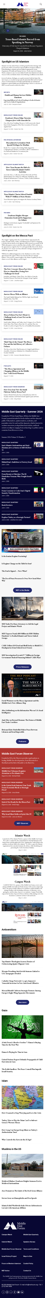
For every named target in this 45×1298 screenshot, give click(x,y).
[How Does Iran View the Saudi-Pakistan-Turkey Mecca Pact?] (38, 386)
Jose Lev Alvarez (17, 817)
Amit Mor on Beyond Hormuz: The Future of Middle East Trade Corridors (22, 721)
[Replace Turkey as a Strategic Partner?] (38, 516)
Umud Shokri (15, 792)
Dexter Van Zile (18, 129)
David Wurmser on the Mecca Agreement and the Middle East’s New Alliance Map (20, 701)
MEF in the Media (22, 590)
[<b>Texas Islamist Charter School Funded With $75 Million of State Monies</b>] (38, 191)
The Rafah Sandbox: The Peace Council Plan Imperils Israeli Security (21, 1070)
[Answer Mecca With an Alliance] (38, 291)
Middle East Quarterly (10, 442)
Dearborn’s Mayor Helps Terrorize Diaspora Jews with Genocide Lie (18, 119)
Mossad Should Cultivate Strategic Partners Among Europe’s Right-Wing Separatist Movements (21, 991)
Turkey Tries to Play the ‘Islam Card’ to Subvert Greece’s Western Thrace (19, 1121)
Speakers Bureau (29, 1242)
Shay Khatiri (17, 399)
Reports (7, 92)
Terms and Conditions (31, 1249)
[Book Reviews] (38, 504)
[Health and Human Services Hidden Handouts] (38, 92)
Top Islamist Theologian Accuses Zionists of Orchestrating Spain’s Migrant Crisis (18, 962)
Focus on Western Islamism (11, 1263)
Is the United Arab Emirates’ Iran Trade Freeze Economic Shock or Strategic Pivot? (16, 787)
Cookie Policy (28, 1263)
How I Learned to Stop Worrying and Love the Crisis (21, 1113)
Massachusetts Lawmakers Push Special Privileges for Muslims (18, 143)
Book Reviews (7, 505)
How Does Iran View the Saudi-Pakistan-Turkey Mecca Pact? (15, 390)
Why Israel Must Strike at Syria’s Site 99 (16, 814)
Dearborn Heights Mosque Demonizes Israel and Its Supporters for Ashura (18, 217)
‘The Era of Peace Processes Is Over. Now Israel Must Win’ (21, 579)
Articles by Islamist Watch (14, 164)
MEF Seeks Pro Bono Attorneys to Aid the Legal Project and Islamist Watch (20, 625)
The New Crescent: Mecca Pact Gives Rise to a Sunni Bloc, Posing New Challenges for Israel (18, 271)
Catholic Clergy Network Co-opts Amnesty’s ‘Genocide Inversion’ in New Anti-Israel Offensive (20, 982)
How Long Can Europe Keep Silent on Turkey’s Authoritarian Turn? (19, 1131)
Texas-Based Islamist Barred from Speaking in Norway (22, 41)
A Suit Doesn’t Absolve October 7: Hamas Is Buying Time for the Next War (21, 1043)
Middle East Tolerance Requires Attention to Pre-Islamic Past (14, 772)
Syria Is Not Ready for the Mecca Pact (16, 802)
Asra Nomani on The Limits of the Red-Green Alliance (22, 1191)
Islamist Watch (22, 835)
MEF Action (6, 1270)
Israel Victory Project (9, 1256)
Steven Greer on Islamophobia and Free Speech (19, 1198)
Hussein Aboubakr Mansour (22, 355)
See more (22, 1002)
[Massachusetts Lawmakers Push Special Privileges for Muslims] (38, 139)
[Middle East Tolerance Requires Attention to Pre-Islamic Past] (38, 770)
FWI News (22, 36)
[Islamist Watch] (22, 864)
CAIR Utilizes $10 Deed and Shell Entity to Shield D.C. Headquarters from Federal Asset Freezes (22, 646)
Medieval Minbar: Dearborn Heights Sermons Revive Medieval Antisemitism (22, 1182)
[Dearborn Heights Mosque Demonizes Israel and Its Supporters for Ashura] (38, 212)
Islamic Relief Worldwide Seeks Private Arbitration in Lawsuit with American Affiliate (22, 1206)
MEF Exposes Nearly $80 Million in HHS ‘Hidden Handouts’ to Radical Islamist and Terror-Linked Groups (20, 635)
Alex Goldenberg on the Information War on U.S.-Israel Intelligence (22, 711)
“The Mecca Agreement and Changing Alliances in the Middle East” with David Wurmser (16, 371)
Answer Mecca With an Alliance (16, 294)
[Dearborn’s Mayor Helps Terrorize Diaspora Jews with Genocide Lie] (38, 115)
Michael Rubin (16, 776)
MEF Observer (22, 823)
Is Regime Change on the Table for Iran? (17, 563)
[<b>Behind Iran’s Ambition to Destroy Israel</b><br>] (38, 461)
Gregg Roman (18, 301)
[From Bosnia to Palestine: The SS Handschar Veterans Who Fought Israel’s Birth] (38, 473)
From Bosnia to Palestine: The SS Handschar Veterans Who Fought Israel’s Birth (17, 476)
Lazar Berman (18, 328)
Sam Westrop (15, 180)
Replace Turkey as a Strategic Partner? (16, 517)
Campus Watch (22, 881)
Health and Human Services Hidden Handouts (18, 96)
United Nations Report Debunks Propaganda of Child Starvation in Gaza (22, 1060)
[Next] (7, 30)
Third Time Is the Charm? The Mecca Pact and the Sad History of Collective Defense (18, 344)
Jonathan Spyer (18, 280)
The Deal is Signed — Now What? (14, 571)
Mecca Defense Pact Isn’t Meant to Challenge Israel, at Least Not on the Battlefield (17, 317)
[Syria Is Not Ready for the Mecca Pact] (38, 801)
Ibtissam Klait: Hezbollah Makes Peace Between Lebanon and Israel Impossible (19, 730)
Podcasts (7, 366)
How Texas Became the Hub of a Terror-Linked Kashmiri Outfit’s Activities (18, 169)
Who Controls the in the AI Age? (17, 1139)
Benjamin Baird (16, 104)
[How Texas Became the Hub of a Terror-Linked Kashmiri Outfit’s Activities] (38, 164)
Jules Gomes (28, 51)
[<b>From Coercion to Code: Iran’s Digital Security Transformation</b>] (38, 490)
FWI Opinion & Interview (12, 140)
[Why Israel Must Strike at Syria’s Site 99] (38, 813)
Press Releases (22, 667)
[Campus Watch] (22, 912)
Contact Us (27, 1270)
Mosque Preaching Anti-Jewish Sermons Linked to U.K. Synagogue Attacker (21, 972)
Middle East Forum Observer (14, 387)
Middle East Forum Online (13, 115)
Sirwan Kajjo (15, 804)
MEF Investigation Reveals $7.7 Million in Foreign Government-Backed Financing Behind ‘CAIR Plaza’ (21, 656)
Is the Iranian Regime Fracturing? (14, 556)
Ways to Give (27, 1256)
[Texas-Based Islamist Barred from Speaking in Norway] (22, 21)
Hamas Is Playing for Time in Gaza (14, 1052)
